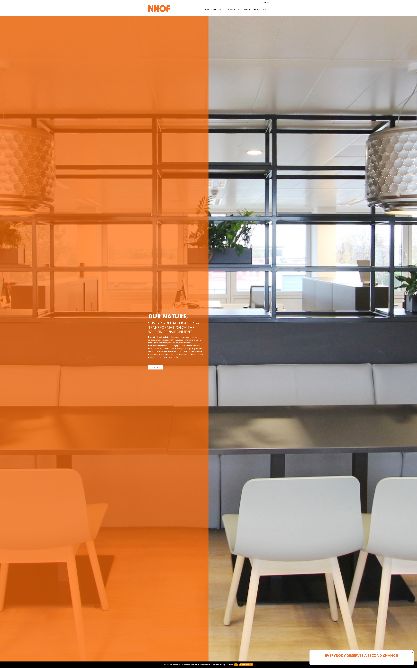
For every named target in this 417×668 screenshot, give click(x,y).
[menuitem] (206, 9)
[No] (414, 665)
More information (246, 665)
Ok (236, 665)
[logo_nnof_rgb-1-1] (163, 8)
